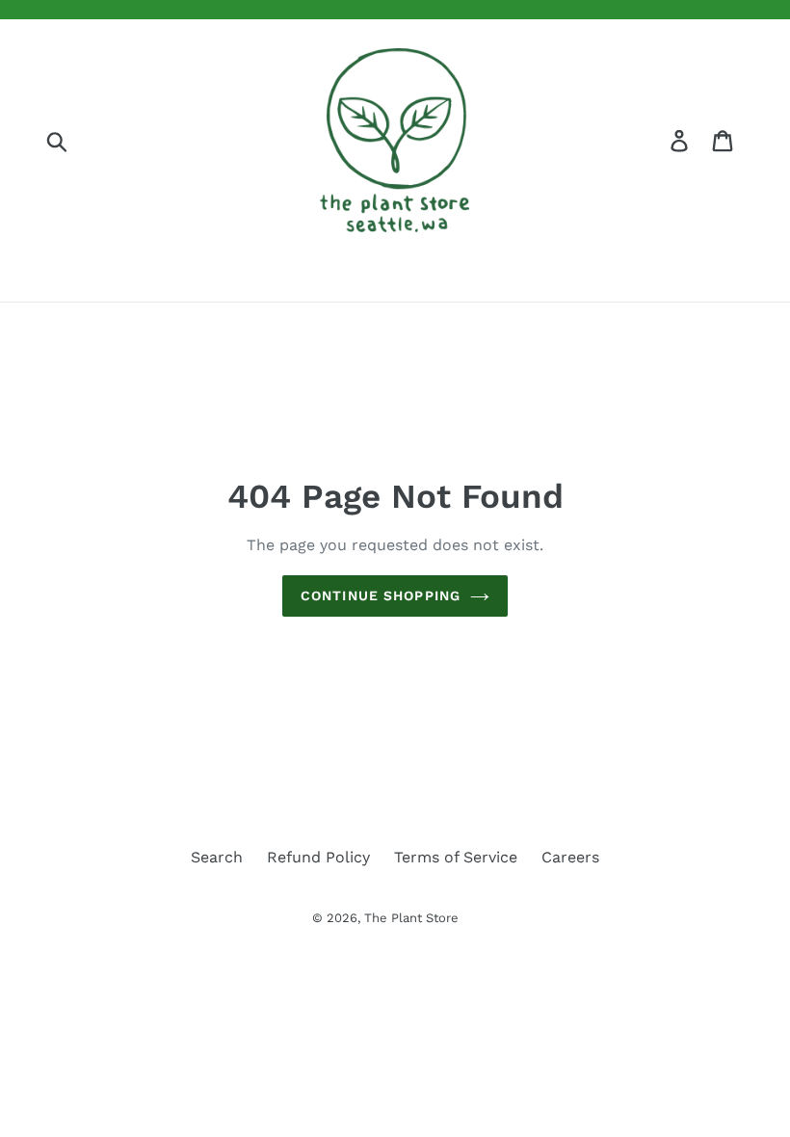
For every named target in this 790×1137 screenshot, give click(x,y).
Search (217, 857)
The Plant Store (411, 918)
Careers (570, 857)
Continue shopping (381, 595)
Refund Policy (318, 857)
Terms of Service (455, 857)
